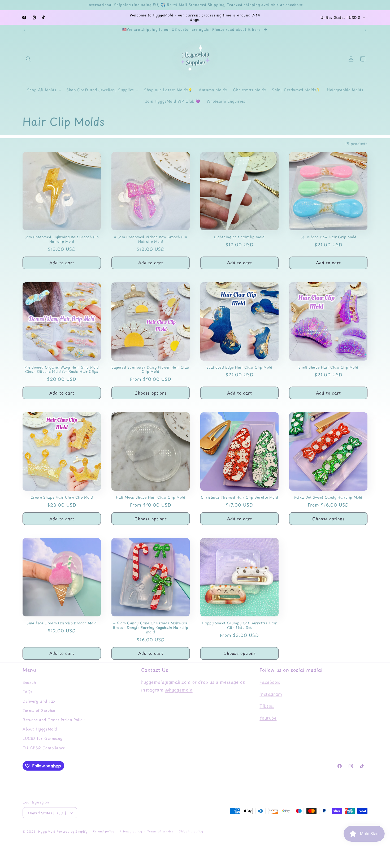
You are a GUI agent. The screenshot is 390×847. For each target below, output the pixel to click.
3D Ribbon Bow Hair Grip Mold (328, 237)
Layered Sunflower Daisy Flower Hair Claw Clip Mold (150, 369)
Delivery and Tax (39, 701)
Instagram (270, 694)
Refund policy (103, 831)
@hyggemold (179, 689)
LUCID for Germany (42, 738)
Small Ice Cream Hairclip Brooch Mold (62, 623)
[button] (28, 59)
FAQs (27, 692)
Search (29, 682)
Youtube (267, 718)
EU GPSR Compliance (44, 748)
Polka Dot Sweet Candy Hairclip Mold (328, 497)
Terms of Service (39, 710)
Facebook (269, 682)
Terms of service (160, 831)
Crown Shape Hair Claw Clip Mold (62, 497)
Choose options (151, 393)
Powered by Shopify (72, 831)
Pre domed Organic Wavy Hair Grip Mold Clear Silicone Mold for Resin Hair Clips (61, 369)
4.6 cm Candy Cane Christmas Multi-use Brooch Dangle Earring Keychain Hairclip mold (150, 627)
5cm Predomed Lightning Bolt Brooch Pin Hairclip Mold (61, 239)
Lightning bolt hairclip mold (239, 237)
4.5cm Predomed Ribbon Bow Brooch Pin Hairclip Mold (150, 239)
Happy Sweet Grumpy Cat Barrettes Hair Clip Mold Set (239, 625)
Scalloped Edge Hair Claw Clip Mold (239, 367)
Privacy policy (131, 831)
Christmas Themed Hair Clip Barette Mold (239, 497)
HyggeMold (46, 831)
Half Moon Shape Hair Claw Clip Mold (150, 497)
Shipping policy (191, 831)
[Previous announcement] (24, 30)
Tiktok (266, 706)
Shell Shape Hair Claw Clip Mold (328, 367)
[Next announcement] (365, 30)
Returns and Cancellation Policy (54, 720)
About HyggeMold (40, 729)
